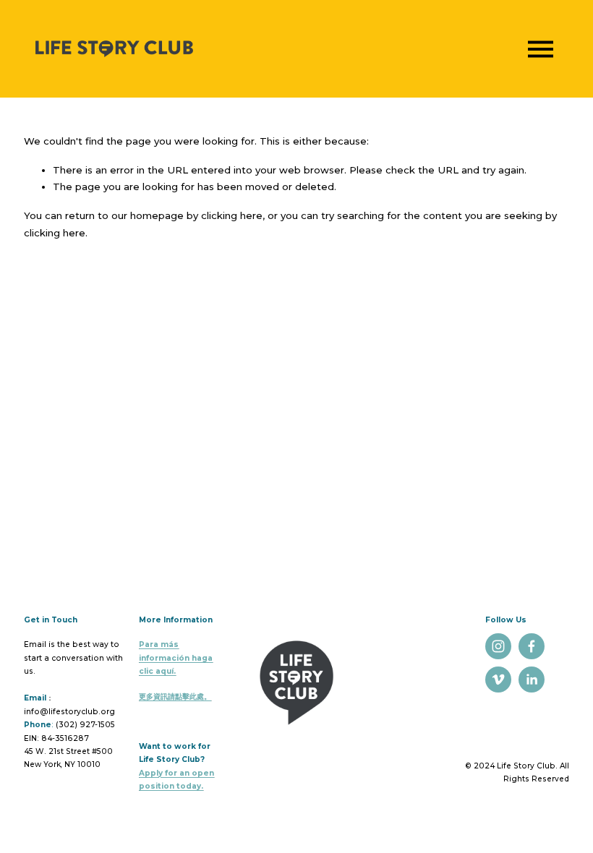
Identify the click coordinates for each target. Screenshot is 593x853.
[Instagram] (498, 646)
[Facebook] (532, 646)
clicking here (232, 215)
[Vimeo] (498, 679)
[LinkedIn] (532, 679)
